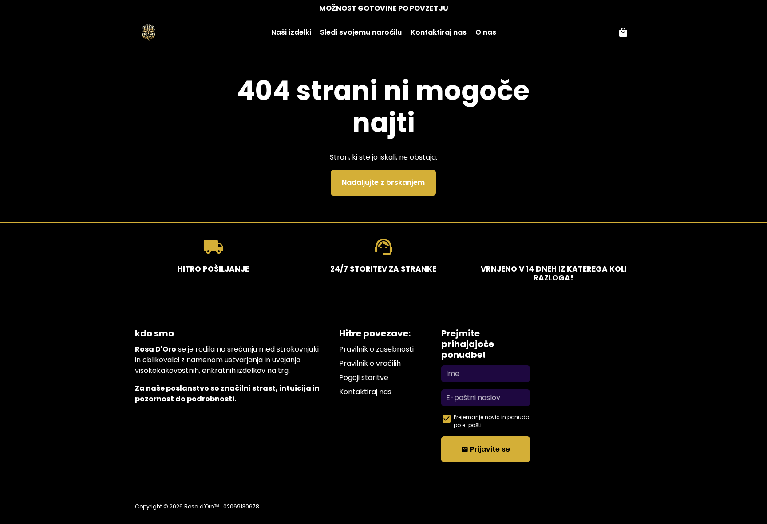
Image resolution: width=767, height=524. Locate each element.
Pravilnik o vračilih (370, 363)
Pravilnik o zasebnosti (376, 349)
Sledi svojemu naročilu (361, 32)
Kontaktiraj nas (439, 32)
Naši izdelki (291, 32)
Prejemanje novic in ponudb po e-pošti (491, 421)
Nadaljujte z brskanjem (383, 182)
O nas (485, 32)
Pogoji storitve (363, 377)
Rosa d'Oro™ (201, 506)
